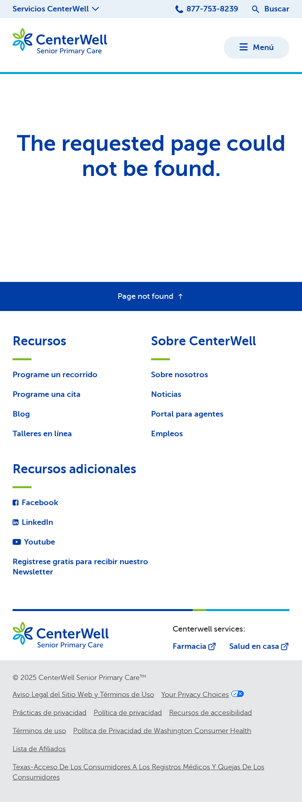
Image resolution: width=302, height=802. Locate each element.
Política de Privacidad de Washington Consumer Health (162, 731)
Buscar (276, 8)
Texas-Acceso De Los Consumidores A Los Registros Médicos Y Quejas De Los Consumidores (138, 772)
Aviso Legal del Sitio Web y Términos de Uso (83, 694)
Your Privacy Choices (195, 694)
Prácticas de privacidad (50, 713)
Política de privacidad (128, 713)
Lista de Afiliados (39, 749)
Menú (263, 47)
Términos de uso (39, 731)
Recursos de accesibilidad (210, 713)
